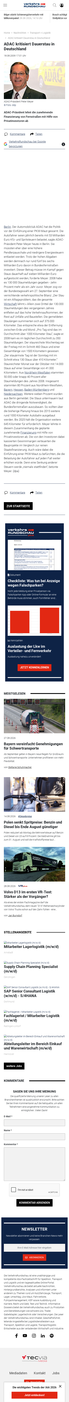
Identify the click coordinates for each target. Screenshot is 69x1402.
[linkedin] (43, 1335)
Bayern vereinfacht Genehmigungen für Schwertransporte (33, 746)
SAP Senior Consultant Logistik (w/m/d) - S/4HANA (29, 993)
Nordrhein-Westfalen (37, 372)
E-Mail (7, 1116)
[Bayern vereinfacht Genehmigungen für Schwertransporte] (34, 716)
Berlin (7, 226)
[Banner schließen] (59, 1386)
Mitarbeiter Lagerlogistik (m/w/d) (31, 947)
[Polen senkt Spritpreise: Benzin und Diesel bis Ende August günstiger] (34, 794)
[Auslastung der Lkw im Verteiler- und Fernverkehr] (34, 621)
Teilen (38, 134)
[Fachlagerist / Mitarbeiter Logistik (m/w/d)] (27, 1011)
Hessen (18, 389)
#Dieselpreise (25, 816)
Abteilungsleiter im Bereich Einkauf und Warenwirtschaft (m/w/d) (33, 1046)
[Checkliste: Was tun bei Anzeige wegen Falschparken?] (34, 555)
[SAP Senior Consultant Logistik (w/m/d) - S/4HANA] (31, 987)
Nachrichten (20, 32)
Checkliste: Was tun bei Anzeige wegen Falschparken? (34, 583)
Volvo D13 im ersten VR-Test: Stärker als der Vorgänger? (28, 894)
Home (7, 32)
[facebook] (16, 1335)
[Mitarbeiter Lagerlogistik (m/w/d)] (22, 942)
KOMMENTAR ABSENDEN (34, 1202)
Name (7, 1130)
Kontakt (40, 1373)
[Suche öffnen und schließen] (53, 5)
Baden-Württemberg (36, 389)
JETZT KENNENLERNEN (34, 667)
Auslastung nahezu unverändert (24, 656)
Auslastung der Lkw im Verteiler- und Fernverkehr (29, 648)
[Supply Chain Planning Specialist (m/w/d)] (26, 962)
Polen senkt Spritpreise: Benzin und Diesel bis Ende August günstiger (33, 824)
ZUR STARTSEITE (18, 506)
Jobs (55, 1373)
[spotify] (52, 1335)
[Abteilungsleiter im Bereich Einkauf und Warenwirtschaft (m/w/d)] (34, 1038)
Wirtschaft (10, 304)
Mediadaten (18, 1373)
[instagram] (34, 1335)
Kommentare (17, 134)
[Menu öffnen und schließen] (6, 5)
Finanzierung (28, 432)
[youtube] (25, 1335)
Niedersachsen (13, 394)
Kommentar (10, 1144)
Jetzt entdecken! (34, 1395)
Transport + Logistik (40, 32)
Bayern (8, 389)
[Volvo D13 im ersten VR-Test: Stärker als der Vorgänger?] (34, 864)
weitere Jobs (14, 1066)
